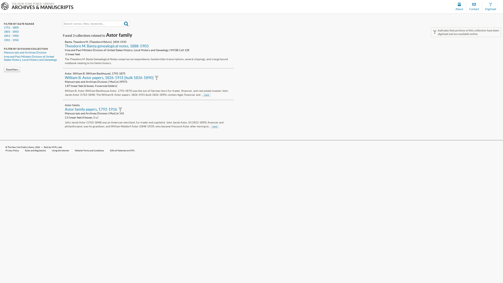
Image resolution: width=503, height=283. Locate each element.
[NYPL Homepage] (5, 6)
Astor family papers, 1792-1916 (91, 109)
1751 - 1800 (11, 27)
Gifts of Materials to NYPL (122, 150)
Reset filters (12, 69)
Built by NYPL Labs (53, 147)
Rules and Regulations (35, 150)
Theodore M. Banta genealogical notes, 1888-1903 (107, 46)
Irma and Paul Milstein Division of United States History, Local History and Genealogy (30, 58)
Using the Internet (60, 150)
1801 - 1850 (11, 31)
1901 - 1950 (11, 40)
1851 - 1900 (11, 35)
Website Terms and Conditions (89, 150)
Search (126, 24)
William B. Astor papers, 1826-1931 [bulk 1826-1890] (109, 77)
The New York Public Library (21, 147)
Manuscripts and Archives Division (25, 52)
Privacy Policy (12, 150)
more (206, 95)
